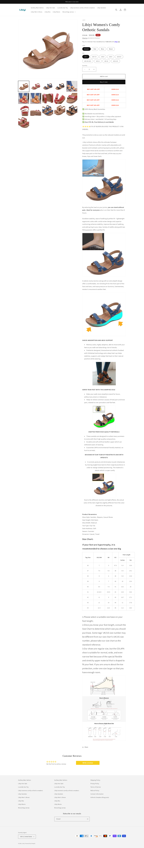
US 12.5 (115, 61)
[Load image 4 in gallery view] (59, 86)
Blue (102, 49)
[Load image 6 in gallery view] (23, 98)
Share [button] (86, 747)
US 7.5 (94, 57)
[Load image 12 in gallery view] (35, 110)
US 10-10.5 (87, 61)
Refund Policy (95, 790)
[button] (69, 12)
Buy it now (104, 82)
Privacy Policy (95, 783)
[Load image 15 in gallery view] (71, 110)
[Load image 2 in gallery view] (35, 86)
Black (111, 49)
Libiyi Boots (21, 804)
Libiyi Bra (21, 801)
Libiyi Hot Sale (22, 783)
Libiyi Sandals (22, 794)
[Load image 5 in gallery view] (71, 86)
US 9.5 (119, 57)
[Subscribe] (87, 819)
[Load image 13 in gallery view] (47, 110)
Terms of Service (96, 787)
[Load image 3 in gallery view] (47, 86)
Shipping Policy (95, 780)
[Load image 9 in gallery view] (59, 98)
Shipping (84, 38)
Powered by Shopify (30, 843)
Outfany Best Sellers (24, 780)
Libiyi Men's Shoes (24, 797)
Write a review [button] (88, 763)
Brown (86, 49)
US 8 (102, 57)
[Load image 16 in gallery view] (23, 122)
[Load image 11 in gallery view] (23, 110)
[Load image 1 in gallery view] (23, 86)
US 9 (110, 57)
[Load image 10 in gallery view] (71, 98)
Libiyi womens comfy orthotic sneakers (30, 790)
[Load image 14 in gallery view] (59, 110)
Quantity (84, 65)
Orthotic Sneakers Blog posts (100, 797)
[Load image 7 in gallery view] (35, 98)
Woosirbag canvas (23, 808)
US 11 (98, 61)
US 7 (85, 57)
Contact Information (97, 794)
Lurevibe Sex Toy (23, 787)
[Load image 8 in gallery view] (47, 98)
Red (95, 49)
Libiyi (23, 843)
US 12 (106, 61)
